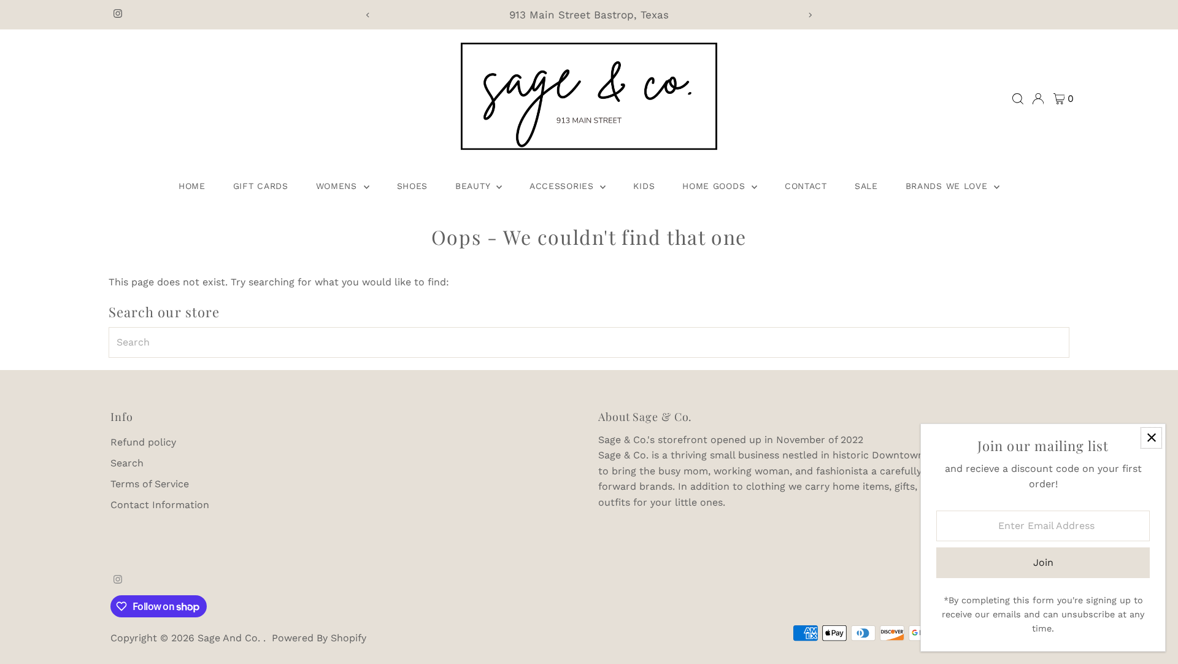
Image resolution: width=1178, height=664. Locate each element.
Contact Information (159, 505)
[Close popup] (1151, 438)
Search (127, 463)
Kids (644, 186)
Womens (338, 186)
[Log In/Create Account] (1038, 98)
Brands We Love (948, 186)
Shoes (412, 186)
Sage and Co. (230, 638)
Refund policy (143, 442)
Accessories (563, 186)
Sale (866, 186)
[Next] (810, 15)
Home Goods (715, 186)
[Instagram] (117, 14)
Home (192, 186)
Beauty (474, 186)
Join (1043, 562)
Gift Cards (260, 186)
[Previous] (368, 15)
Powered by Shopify (319, 638)
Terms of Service (149, 484)
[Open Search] (1017, 98)
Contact (806, 186)
